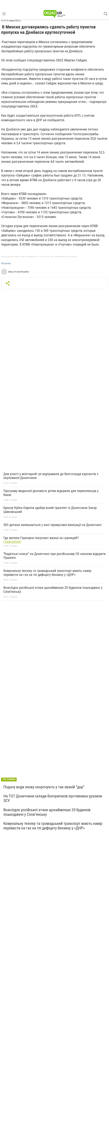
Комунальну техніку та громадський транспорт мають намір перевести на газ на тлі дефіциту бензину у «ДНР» (47, 573)
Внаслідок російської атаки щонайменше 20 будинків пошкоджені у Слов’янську (52, 590)
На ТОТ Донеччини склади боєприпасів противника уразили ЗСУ (52, 798)
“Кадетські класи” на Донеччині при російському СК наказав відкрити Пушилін (54, 556)
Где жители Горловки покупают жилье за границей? (41, 538)
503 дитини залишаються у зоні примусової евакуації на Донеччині (52, 525)
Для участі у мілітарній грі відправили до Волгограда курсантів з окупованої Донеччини (50, 476)
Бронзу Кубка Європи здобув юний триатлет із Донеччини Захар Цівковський (50, 510)
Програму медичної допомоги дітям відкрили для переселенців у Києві (50, 493)
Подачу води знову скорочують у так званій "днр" (43, 787)
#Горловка (6, 263)
